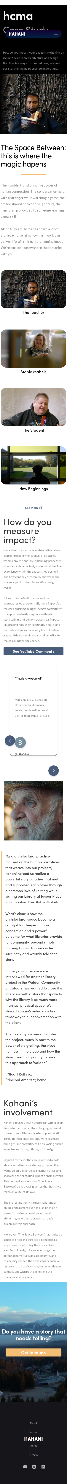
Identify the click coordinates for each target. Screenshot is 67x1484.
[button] (10, 740)
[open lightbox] (33, 289)
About (33, 1423)
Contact (33, 1432)
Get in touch (33, 1352)
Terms (33, 1445)
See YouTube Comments (33, 651)
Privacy (33, 1454)
